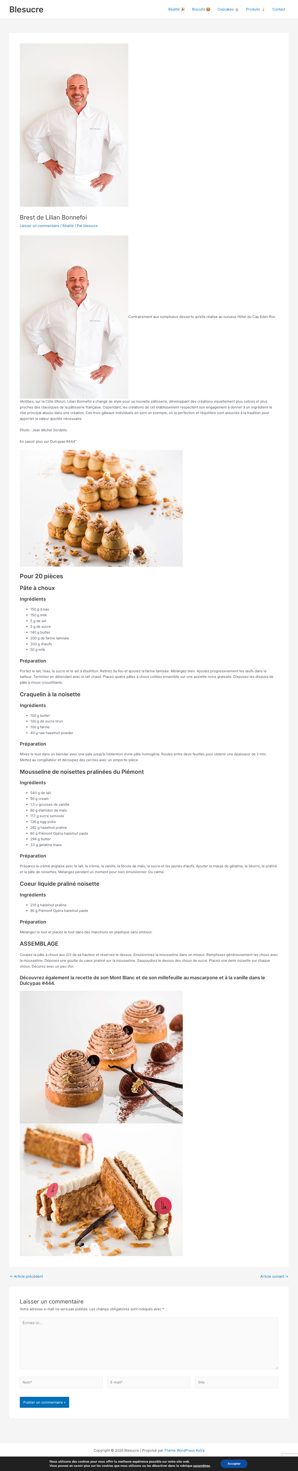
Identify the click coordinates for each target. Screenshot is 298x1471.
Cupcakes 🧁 (228, 9)
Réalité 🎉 (176, 9)
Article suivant (274, 1276)
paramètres (201, 1466)
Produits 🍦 (255, 9)
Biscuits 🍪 (201, 9)
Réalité (68, 225)
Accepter (233, 1463)
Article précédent (26, 1276)
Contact (278, 9)
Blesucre (26, 9)
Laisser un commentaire (39, 225)
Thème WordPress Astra (184, 1450)
